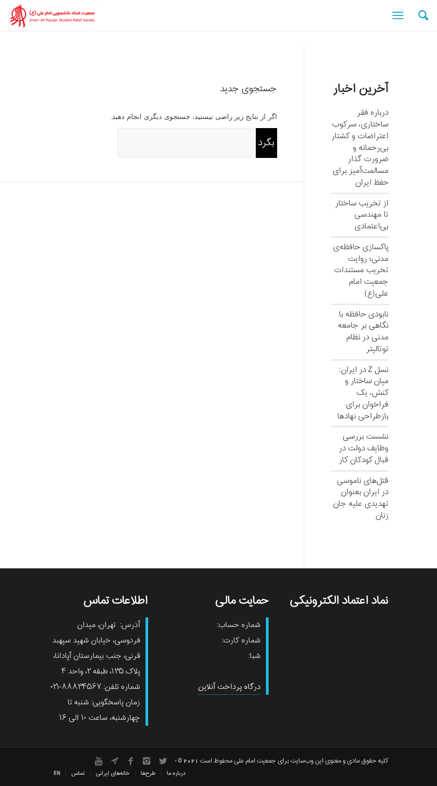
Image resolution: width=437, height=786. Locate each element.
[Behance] (115, 761)
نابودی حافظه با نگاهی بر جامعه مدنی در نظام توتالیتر (363, 331)
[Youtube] (99, 761)
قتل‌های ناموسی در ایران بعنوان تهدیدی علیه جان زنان (361, 498)
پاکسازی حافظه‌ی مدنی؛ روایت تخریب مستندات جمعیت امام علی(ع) (361, 270)
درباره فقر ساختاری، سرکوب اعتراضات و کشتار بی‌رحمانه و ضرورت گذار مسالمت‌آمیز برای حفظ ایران (360, 147)
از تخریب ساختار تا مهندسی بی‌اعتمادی (362, 215)
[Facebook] (131, 761)
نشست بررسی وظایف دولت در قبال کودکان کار (364, 448)
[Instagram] (147, 761)
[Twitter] (163, 761)
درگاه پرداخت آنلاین (229, 687)
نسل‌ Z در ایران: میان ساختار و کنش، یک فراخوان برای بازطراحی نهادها (363, 393)
